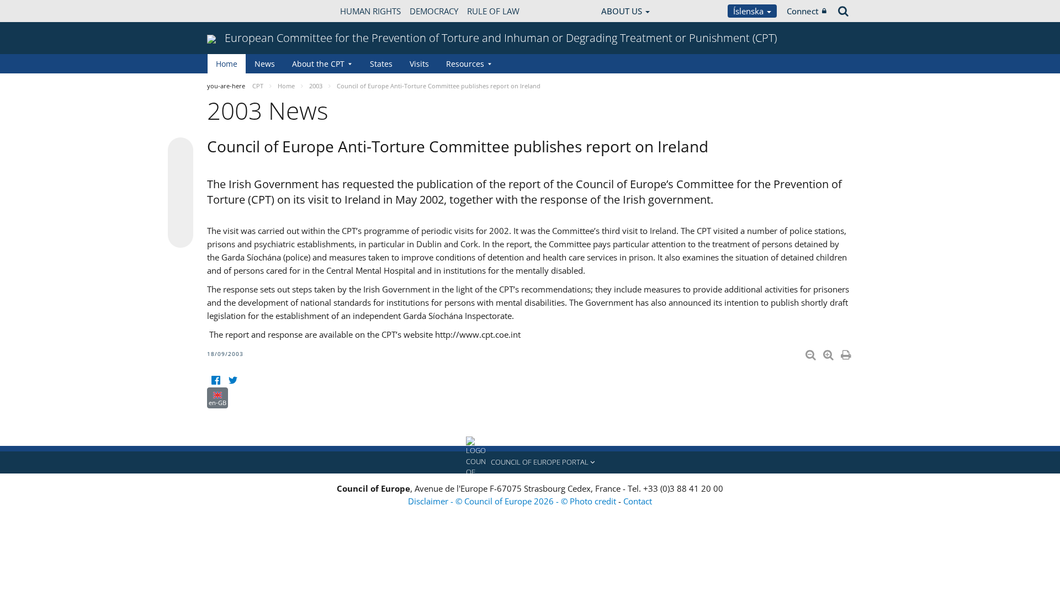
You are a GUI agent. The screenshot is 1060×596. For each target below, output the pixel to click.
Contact (637, 501)
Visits (419, 63)
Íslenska (749, 11)
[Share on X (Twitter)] (180, 172)
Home (226, 63)
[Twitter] (232, 380)
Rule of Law (493, 11)
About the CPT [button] (318, 63)
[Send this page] (180, 235)
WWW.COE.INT (234, 11)
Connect (803, 11)
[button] (530, 462)
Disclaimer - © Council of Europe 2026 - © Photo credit (513, 501)
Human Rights (370, 11)
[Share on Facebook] (180, 193)
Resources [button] (465, 63)
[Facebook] (215, 380)
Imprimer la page (847, 353)
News (265, 63)
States (381, 63)
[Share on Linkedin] (180, 214)
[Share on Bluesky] (180, 151)
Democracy (434, 11)
